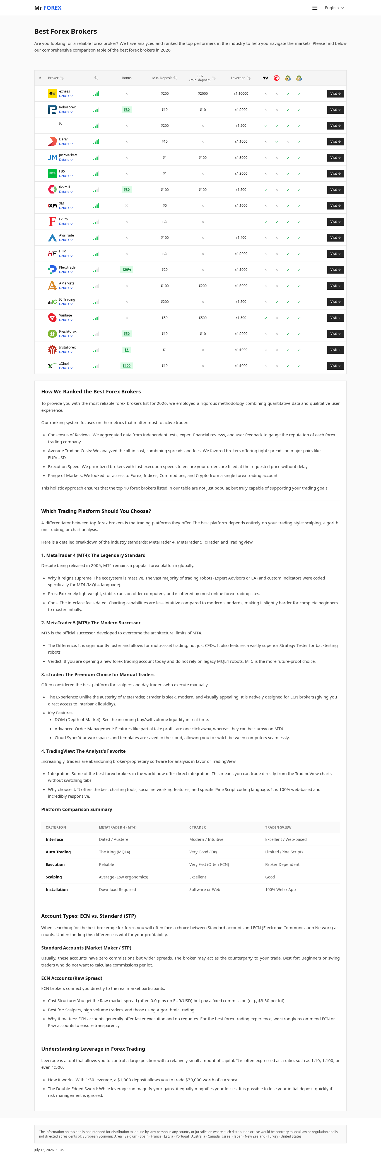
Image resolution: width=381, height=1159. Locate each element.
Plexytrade (67, 267)
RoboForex (67, 107)
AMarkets (66, 283)
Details (64, 96)
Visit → (336, 93)
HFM (62, 251)
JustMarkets (68, 155)
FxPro (63, 219)
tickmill (64, 187)
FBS (62, 171)
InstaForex (67, 347)
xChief (64, 363)
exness (64, 91)
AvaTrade (66, 235)
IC (60, 123)
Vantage (65, 315)
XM (61, 203)
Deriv (63, 139)
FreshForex (67, 331)
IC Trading (67, 299)
